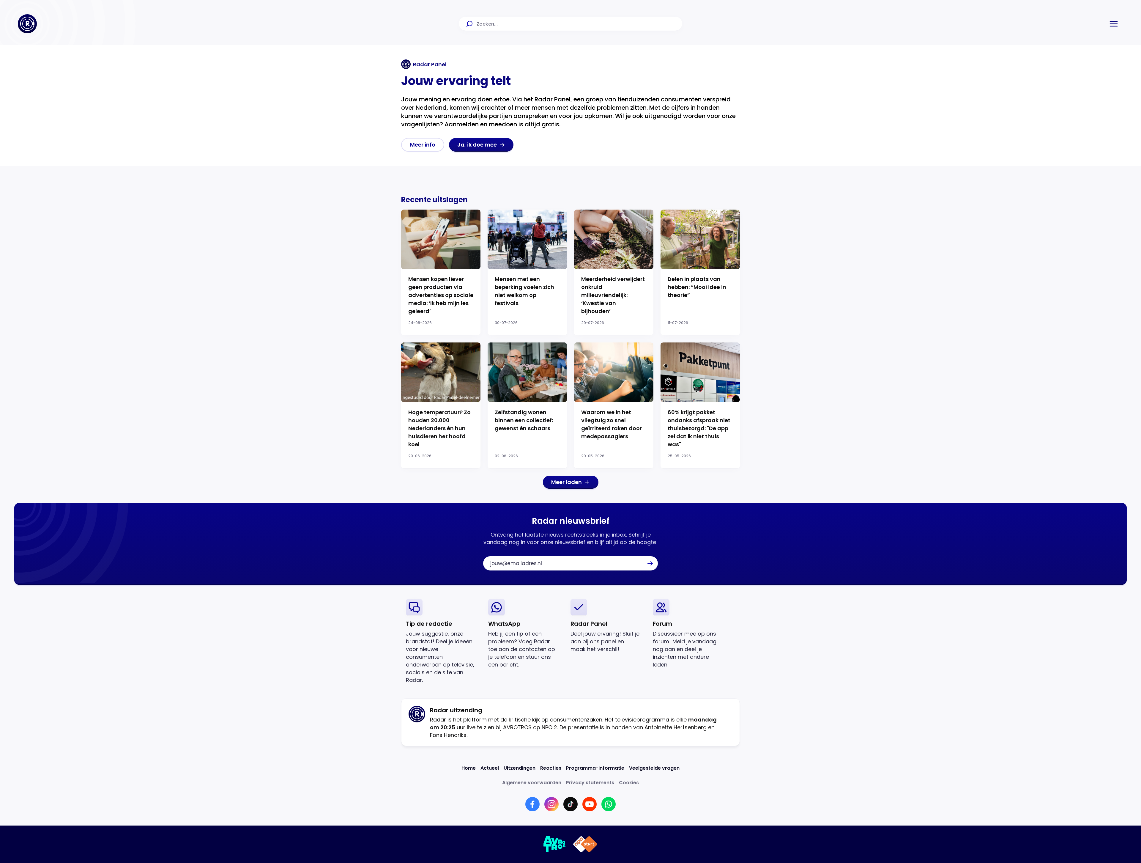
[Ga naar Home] (27, 23)
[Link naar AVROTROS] (554, 844)
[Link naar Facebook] (532, 804)
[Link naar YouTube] (589, 804)
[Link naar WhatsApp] (608, 804)
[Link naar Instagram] (551, 804)
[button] (1113, 23)
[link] (422, 145)
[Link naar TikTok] (570, 804)
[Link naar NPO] (585, 844)
